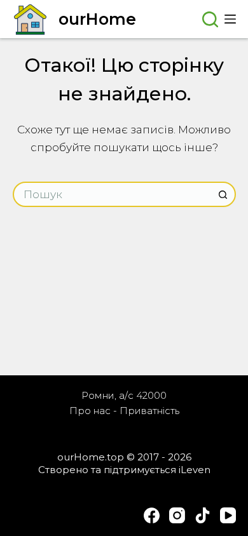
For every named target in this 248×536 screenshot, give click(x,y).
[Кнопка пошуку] (223, 194)
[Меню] (230, 19)
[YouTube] (228, 515)
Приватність (149, 411)
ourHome (97, 19)
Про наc (90, 411)
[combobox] (113, 194)
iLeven (194, 470)
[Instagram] (177, 515)
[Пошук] (210, 19)
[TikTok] (202, 515)
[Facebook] (152, 515)
